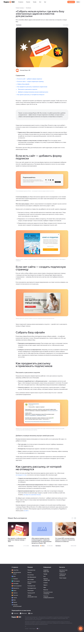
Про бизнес (28, 7)
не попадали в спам (21, 475)
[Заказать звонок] (80, 628)
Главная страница (20, 7)
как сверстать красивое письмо (32, 494)
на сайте (26, 510)
